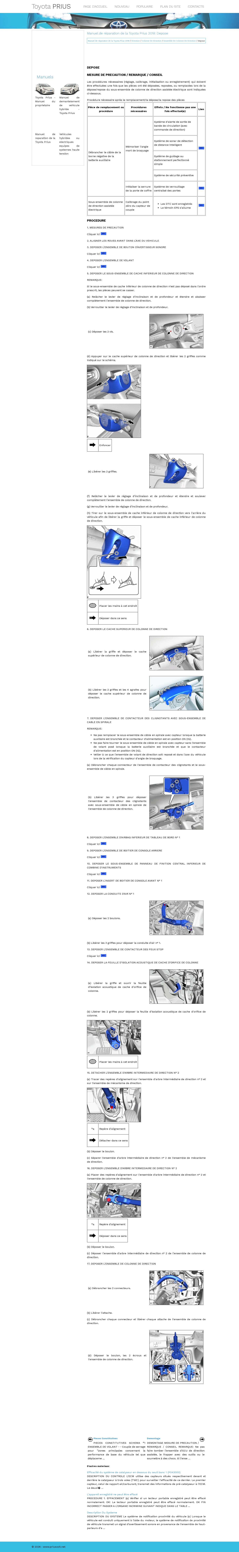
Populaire (144, 6)
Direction (136, 41)
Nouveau (122, 6)
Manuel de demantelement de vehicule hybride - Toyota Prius (69, 105)
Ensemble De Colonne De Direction (180, 41)
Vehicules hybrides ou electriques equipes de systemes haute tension (69, 144)
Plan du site (170, 6)
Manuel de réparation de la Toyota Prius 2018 (108, 41)
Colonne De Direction (151, 41)
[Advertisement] (146, 53)
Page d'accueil (95, 6)
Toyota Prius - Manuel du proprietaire (45, 101)
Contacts (196, 6)
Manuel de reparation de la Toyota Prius (45, 138)
